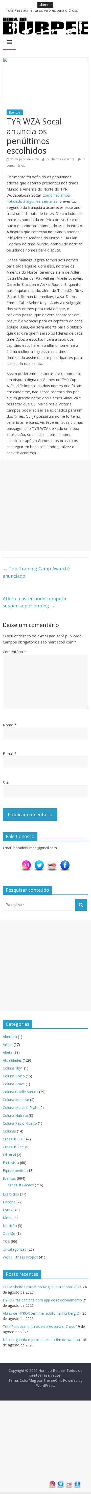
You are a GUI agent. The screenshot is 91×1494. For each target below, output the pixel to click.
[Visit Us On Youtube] (52, 862)
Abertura (10, 1036)
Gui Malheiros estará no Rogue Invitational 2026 (42, 1286)
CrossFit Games (21, 1185)
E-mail (9, 753)
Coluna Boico (14, 1076)
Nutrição (10, 1225)
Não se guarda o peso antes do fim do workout (42, 1339)
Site (6, 782)
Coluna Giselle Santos (20, 1091)
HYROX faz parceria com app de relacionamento (42, 1300)
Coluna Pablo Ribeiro (20, 1123)
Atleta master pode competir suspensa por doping (35, 602)
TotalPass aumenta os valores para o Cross (42, 10)
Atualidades (12, 1060)
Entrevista (11, 1162)
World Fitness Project (20, 1257)
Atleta (7, 1052)
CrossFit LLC (13, 1139)
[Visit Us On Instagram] (26, 862)
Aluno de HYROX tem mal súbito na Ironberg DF (42, 1313)
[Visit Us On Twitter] (39, 862)
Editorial (9, 1154)
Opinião (9, 1233)
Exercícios (11, 1194)
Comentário (14, 651)
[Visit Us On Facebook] (64, 862)
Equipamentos (14, 1170)
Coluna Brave (14, 1083)
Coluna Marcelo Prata (20, 1107)
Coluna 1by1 (13, 1068)
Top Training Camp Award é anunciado (36, 572)
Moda (7, 1217)
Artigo (8, 1044)
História (9, 1202)
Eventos (14, 112)
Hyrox (7, 1209)
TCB (6, 1241)
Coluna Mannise (16, 1099)
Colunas (9, 1131)
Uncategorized (15, 1249)
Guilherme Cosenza (61, 159)
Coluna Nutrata (15, 1115)
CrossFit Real (13, 1146)
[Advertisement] (45, 505)
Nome (9, 724)
